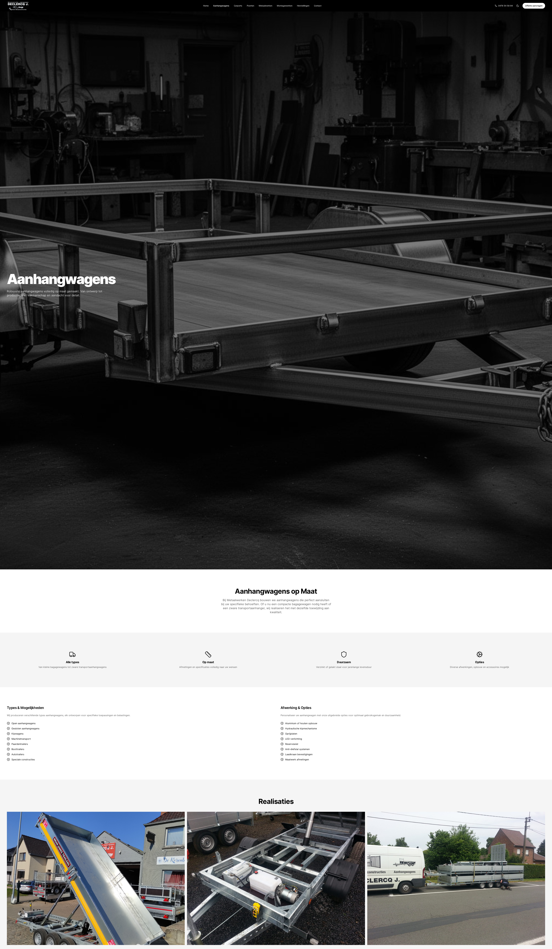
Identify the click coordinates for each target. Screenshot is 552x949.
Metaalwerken (265, 5)
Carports (238, 5)
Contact (317, 5)
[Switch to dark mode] (517, 5)
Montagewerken (284, 5)
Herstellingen (303, 5)
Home (206, 5)
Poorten (250, 5)
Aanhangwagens (221, 5)
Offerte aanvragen (534, 5)
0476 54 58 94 (505, 5)
